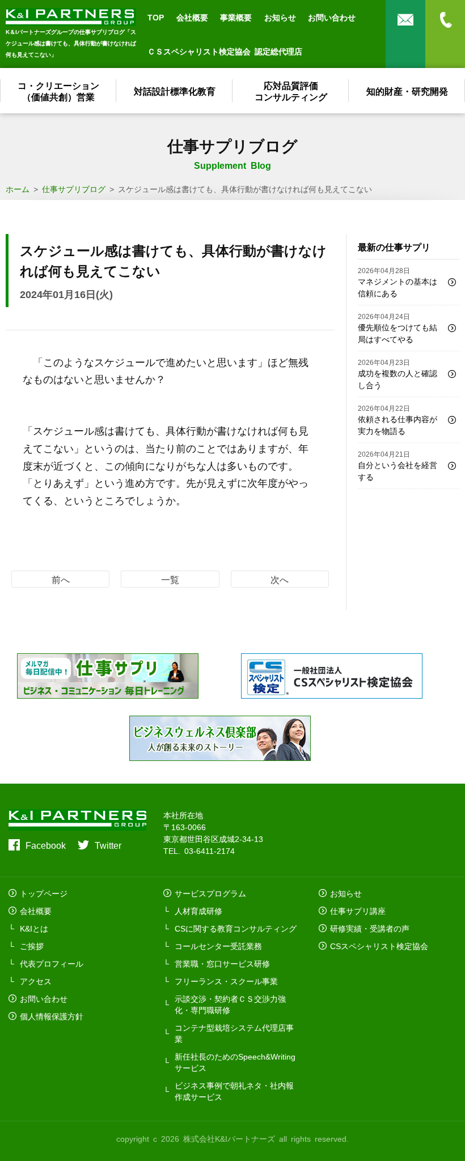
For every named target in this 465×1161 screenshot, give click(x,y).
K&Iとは (34, 928)
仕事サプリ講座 (358, 911)
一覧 (170, 579)
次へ (279, 579)
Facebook (46, 844)
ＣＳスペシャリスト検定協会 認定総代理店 (224, 51)
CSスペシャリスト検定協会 (379, 946)
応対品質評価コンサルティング (291, 90)
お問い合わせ (332, 17)
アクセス (36, 981)
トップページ (43, 893)
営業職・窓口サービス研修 (222, 963)
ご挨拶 (32, 946)
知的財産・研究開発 (407, 90)
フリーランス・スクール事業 (226, 981)
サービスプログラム (210, 893)
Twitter (108, 844)
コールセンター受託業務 (218, 946)
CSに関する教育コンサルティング (236, 928)
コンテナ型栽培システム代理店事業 (234, 1033)
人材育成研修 (198, 911)
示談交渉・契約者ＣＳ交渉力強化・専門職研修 (230, 1004)
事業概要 (236, 17)
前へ (61, 579)
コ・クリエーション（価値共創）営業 (58, 90)
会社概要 (192, 17)
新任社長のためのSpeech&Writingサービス (235, 1061)
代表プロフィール (51, 963)
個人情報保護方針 (51, 1016)
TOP (155, 17)
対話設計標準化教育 (174, 90)
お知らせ (280, 17)
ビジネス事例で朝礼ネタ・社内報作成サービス (234, 1090)
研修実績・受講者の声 (369, 928)
